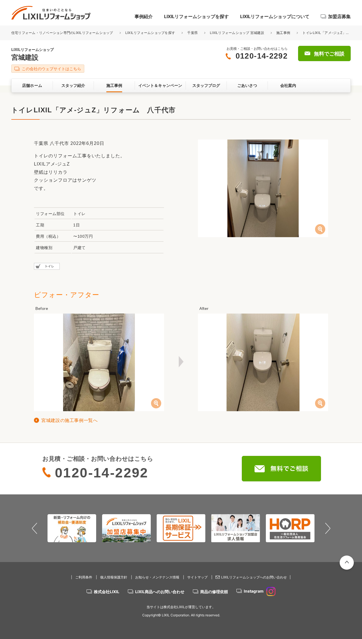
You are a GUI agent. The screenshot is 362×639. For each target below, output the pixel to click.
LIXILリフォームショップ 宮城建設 (237, 33)
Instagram (254, 591)
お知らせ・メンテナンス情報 (157, 577)
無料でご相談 (329, 54)
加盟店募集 (339, 16)
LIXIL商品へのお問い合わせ (159, 591)
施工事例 (283, 33)
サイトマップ (197, 577)
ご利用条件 (83, 577)
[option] (72, 528)
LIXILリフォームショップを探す (196, 16)
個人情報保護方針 (113, 577)
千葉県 (192, 33)
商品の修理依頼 (214, 591)
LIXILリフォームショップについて (274, 16)
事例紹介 (144, 16)
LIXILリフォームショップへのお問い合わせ (254, 577)
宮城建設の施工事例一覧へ (69, 420)
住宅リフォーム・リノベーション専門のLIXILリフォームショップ (62, 33)
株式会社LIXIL (106, 591)
